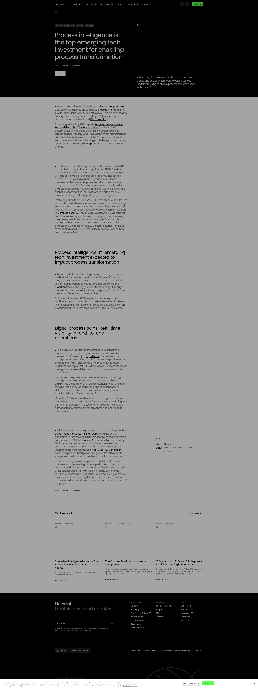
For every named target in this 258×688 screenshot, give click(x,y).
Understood (208, 683)
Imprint (135, 686)
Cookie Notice (127, 686)
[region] (129, 683)
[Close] (255, 683)
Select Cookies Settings (191, 683)
